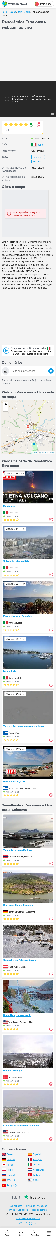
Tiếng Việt (12, 1185)
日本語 (10, 1164)
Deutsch (11, 1159)
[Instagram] (25, 1223)
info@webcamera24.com (28, 1218)
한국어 (36, 1180)
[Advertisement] (28, 56)
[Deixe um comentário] (51, 371)
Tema (7, 1235)
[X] (30, 1223)
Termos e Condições (17, 1209)
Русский (11, 1174)
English (10, 1154)
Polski (10, 1169)
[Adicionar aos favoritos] (38, 124)
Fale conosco (15, 1205)
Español (37, 1154)
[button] (28, 427)
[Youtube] (35, 1223)
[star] (5, 124)
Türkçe (36, 1174)
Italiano (36, 1164)
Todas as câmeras (39, 1209)
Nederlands (38, 1169)
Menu (49, 1235)
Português (45, 4)
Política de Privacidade (36, 1205)
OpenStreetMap (47, 452)
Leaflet (34, 452)
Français (37, 1159)
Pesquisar (35, 1235)
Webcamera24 (17, 4)
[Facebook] (20, 1223)
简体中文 (11, 1180)
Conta (21, 1235)
